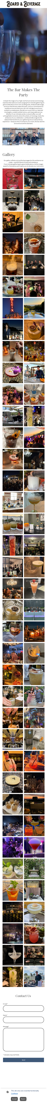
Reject (23, 1099)
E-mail (5, 1004)
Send (23, 1060)
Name (5, 1015)
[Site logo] (23, 4)
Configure (14, 1093)
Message (6, 1026)
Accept (14, 1099)
